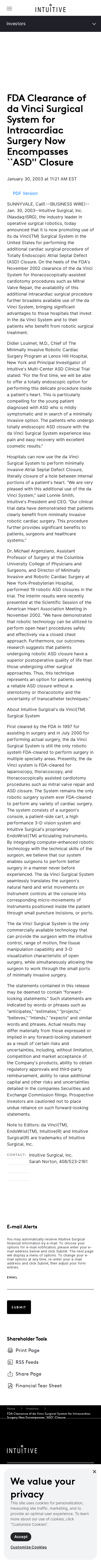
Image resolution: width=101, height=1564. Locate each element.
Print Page (28, 1350)
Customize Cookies (29, 1547)
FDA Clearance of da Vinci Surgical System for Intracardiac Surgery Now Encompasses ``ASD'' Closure (48, 1415)
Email (12, 1277)
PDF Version (25, 193)
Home (11, 1408)
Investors (16, 23)
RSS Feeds (27, 1362)
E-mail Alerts (22, 1227)
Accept (20, 1536)
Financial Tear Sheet (39, 1386)
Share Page (28, 1374)
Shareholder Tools (27, 1339)
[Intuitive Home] (51, 9)
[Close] (94, 1472)
